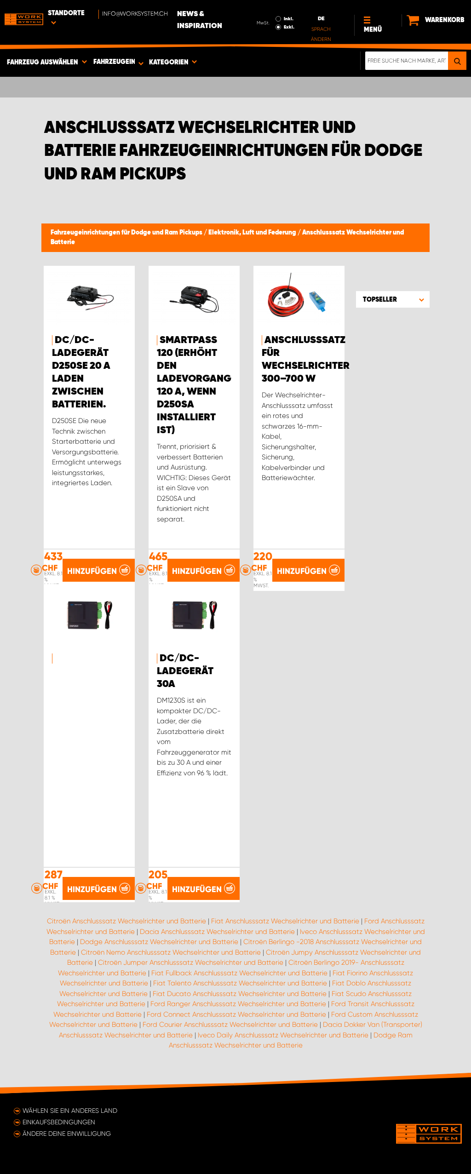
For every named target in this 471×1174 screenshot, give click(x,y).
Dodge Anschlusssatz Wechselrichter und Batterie (159, 942)
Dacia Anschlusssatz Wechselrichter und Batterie (217, 932)
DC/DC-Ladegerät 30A (185, 671)
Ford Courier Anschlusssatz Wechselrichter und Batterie (230, 1024)
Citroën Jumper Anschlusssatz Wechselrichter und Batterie (190, 962)
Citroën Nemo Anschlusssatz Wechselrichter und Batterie (171, 952)
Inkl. (288, 19)
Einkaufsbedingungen (59, 1122)
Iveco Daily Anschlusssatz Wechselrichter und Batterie (283, 1035)
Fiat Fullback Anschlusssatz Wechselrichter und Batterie (239, 973)
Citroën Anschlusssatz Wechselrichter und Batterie (126, 921)
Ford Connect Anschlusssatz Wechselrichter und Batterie (236, 1014)
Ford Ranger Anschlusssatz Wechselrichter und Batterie (238, 1004)
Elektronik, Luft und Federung (253, 232)
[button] (393, 299)
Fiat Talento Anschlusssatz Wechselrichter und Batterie (240, 983)
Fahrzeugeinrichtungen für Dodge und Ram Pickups (127, 232)
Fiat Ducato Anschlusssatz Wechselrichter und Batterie (240, 994)
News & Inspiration (199, 20)
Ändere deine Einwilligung (67, 1133)
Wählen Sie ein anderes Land (70, 1110)
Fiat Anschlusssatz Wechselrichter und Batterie (285, 921)
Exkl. (289, 27)
